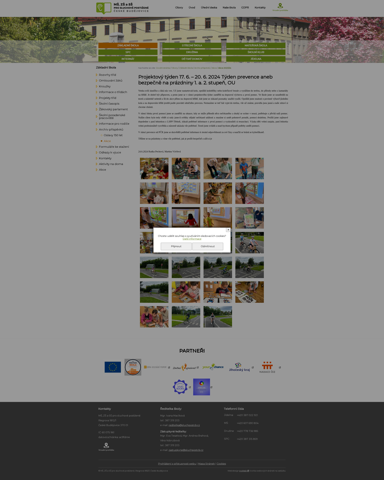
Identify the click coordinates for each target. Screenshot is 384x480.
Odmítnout (208, 246)
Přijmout (176, 246)
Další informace (192, 238)
